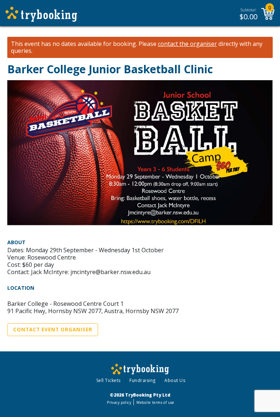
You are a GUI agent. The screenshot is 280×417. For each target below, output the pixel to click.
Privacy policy (119, 402)
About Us (174, 380)
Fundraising (142, 380)
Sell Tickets (108, 380)
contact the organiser (187, 43)
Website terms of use (155, 402)
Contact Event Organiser (52, 329)
